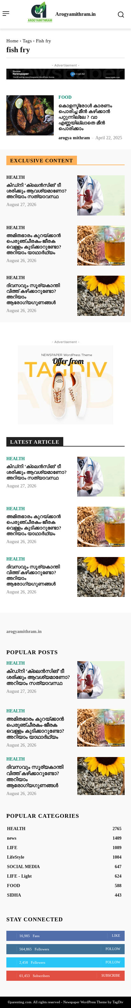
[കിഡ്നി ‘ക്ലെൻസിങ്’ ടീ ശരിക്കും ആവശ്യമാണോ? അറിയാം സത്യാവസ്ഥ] (101, 195)
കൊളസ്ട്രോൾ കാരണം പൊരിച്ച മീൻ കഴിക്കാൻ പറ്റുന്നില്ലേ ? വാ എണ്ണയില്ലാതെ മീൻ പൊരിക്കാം (85, 117)
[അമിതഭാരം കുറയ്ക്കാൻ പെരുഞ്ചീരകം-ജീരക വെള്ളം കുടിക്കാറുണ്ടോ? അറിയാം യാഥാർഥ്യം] (101, 246)
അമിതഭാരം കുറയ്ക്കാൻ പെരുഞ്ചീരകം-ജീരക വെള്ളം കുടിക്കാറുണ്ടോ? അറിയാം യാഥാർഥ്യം (33, 525)
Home (12, 40)
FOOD (65, 97)
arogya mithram (74, 137)
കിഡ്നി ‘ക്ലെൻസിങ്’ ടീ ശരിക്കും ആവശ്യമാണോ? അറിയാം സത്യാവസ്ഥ (36, 191)
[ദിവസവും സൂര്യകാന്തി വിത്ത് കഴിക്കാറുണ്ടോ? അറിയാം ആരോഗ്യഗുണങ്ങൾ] (101, 296)
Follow (113, 949)
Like (116, 935)
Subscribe (110, 975)
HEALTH (15, 177)
